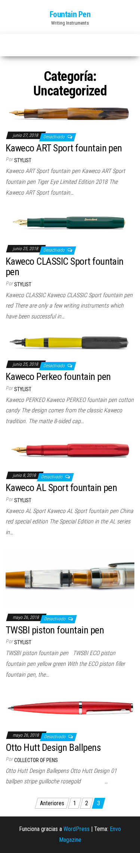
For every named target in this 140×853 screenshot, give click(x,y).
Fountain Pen (70, 14)
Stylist (22, 160)
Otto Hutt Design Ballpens (53, 747)
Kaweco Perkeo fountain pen (58, 376)
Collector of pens (36, 760)
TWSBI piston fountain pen (55, 630)
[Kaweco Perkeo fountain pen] (70, 343)
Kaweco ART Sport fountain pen (64, 148)
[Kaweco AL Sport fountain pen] (70, 451)
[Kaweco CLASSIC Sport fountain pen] (70, 223)
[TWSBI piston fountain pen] (70, 578)
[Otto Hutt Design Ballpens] (70, 708)
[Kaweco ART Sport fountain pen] (70, 113)
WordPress (76, 828)
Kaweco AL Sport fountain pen (61, 487)
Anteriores (52, 803)
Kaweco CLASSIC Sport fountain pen (65, 267)
